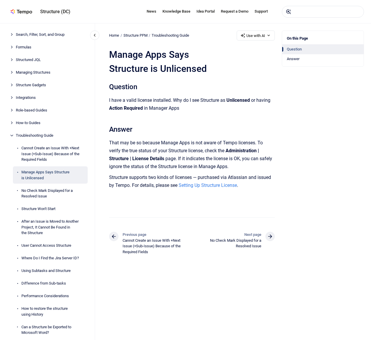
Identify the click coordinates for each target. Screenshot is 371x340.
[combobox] (323, 11)
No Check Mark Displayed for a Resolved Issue (47, 193)
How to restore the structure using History (44, 311)
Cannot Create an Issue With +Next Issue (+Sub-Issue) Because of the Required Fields (50, 154)
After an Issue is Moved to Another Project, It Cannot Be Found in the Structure (50, 227)
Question (294, 49)
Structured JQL (28, 59)
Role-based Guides (31, 110)
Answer (293, 59)
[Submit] (288, 11)
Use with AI (255, 35)
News (151, 11)
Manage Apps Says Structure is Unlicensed (45, 175)
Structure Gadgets (31, 85)
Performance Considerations (45, 296)
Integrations (26, 97)
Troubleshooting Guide (34, 135)
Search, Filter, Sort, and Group (40, 34)
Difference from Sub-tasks (43, 283)
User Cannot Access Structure (46, 245)
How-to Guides (28, 123)
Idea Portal (205, 11)
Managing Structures (33, 72)
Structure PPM (135, 35)
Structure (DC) (55, 11)
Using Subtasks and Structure (46, 270)
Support (261, 11)
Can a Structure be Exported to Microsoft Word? (46, 329)
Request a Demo (234, 11)
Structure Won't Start (38, 209)
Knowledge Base (176, 11)
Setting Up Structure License (208, 185)
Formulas (23, 47)
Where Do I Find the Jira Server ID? (50, 258)
